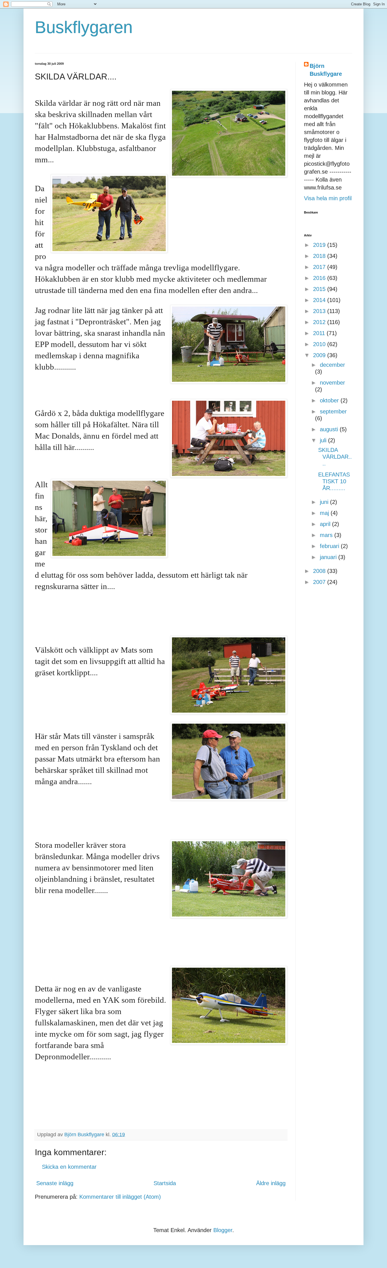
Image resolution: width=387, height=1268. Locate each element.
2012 (320, 322)
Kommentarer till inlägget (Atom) (120, 1197)
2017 (320, 267)
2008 (320, 571)
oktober (330, 400)
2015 (320, 289)
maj (325, 513)
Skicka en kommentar (69, 1167)
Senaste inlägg (54, 1183)
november (332, 382)
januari (329, 557)
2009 (320, 355)
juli (324, 440)
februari (330, 546)
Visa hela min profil (328, 198)
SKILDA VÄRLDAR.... (335, 457)
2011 (320, 333)
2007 (320, 582)
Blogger (222, 1230)
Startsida (165, 1183)
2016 (320, 278)
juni (325, 502)
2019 (320, 245)
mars (327, 535)
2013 (320, 311)
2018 (320, 256)
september (333, 411)
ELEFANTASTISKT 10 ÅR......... (334, 481)
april (326, 524)
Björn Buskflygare (326, 70)
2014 (320, 300)
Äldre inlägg (271, 1183)
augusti (330, 429)
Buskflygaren (84, 27)
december (332, 365)
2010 (320, 344)
